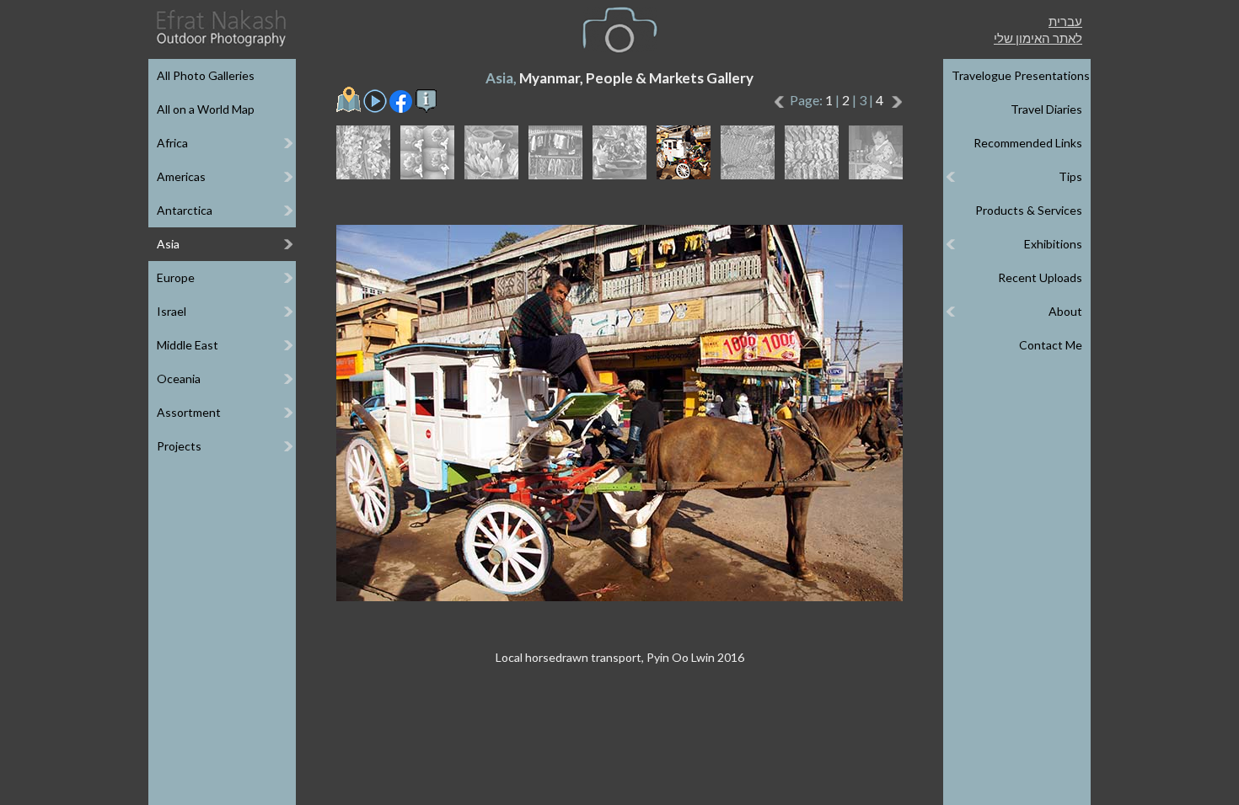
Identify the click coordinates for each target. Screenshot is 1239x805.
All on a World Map (206, 109)
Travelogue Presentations (1021, 75)
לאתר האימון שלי (1038, 37)
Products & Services (1028, 210)
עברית (1065, 21)
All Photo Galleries (206, 75)
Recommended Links (1028, 143)
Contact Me (1050, 345)
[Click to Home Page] (220, 28)
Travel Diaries (1046, 109)
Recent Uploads (1040, 277)
